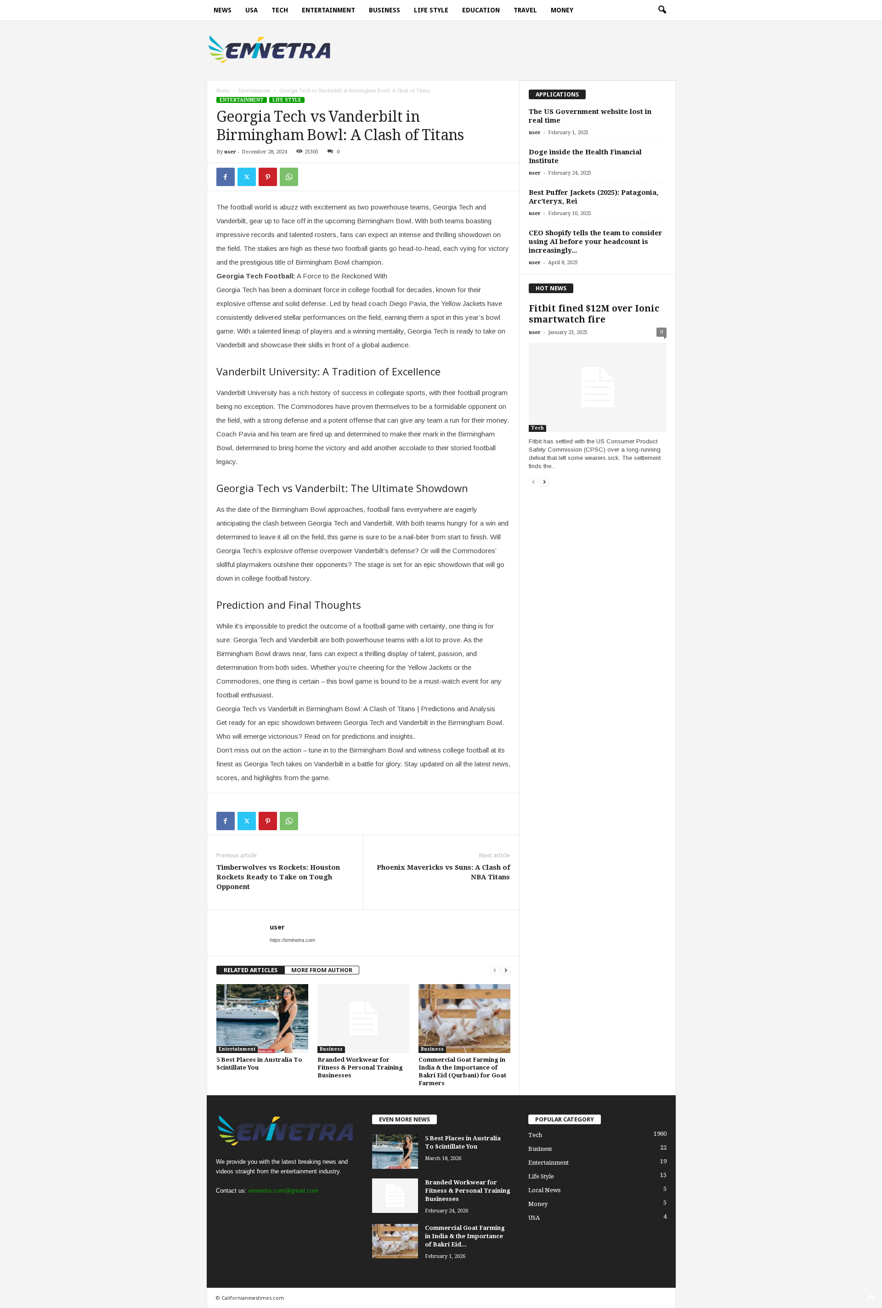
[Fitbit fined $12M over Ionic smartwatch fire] (598, 387)
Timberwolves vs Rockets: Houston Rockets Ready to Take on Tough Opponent (278, 877)
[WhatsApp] (289, 177)
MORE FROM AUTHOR (321, 970)
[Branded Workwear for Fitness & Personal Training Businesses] (363, 1018)
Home (223, 90)
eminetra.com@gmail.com (283, 1190)
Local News (544, 1190)
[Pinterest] (268, 177)
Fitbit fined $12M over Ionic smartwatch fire (594, 314)
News (223, 10)
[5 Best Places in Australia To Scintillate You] (262, 1018)
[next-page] (505, 970)
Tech (279, 10)
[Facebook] (225, 177)
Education (481, 10)
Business (384, 10)
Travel (525, 10)
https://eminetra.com (292, 940)
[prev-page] (494, 970)
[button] (662, 10)
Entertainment (328, 10)
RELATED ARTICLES (250, 970)
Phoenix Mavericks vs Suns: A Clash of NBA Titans (443, 872)
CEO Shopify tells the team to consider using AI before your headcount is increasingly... (595, 242)
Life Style (431, 10)
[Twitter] (246, 177)
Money (562, 10)
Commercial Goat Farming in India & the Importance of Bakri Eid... (465, 1236)
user (230, 152)
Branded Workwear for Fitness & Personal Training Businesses (360, 1067)
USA (251, 10)
